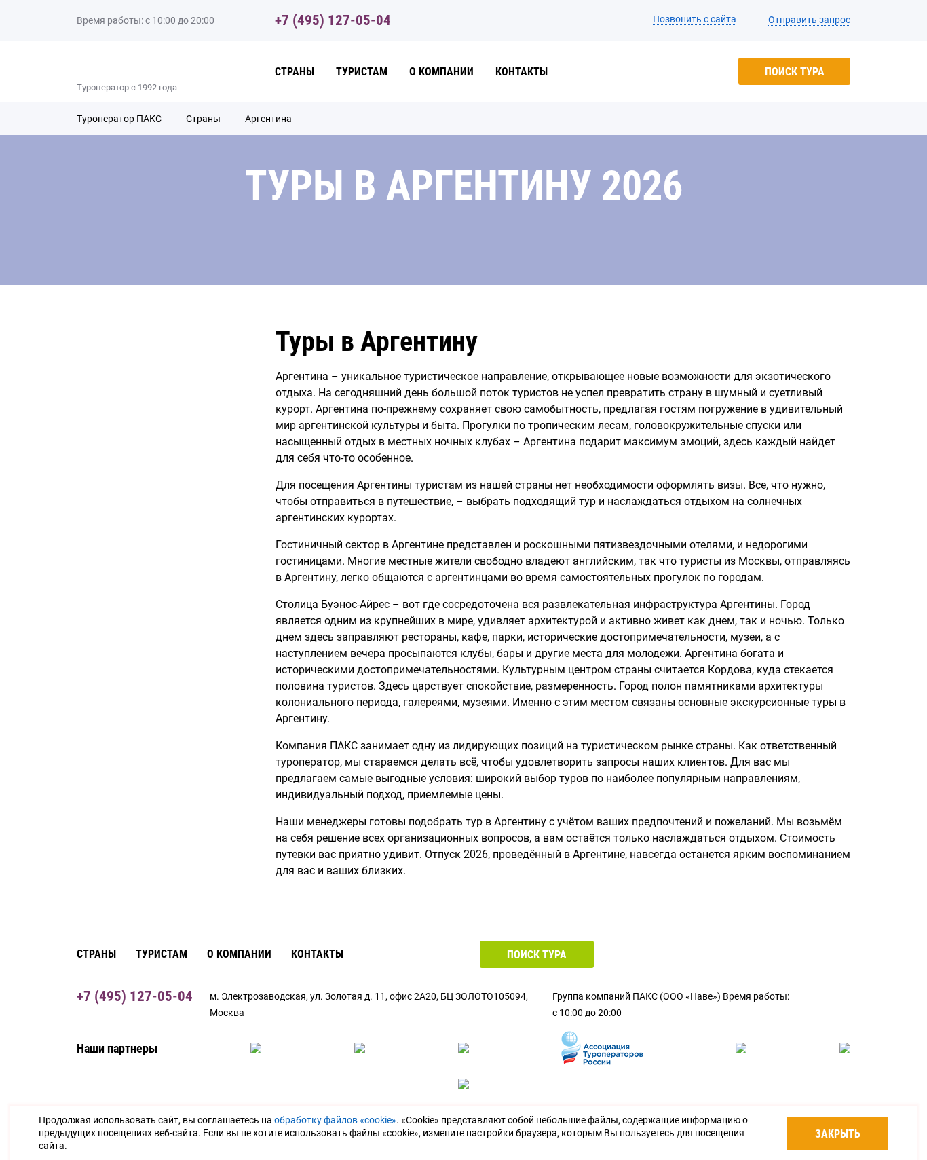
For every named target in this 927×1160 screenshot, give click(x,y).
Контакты (521, 71)
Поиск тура (795, 71)
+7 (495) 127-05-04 (333, 20)
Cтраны (294, 71)
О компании (441, 71)
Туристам (361, 71)
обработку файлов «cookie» (335, 1120)
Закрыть (837, 1133)
